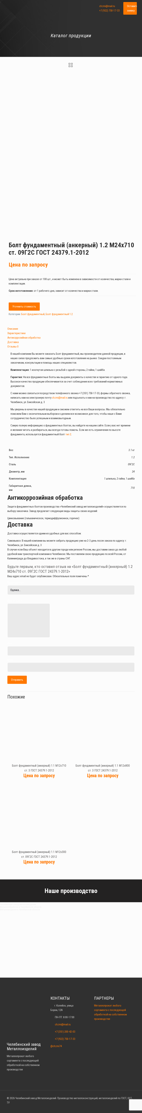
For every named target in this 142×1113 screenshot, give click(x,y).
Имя (9, 643)
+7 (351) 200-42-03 (65, 1031)
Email (10, 659)
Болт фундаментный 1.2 (59, 314)
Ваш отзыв (14, 600)
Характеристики (16, 333)
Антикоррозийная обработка (23, 337)
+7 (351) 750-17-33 (89, 393)
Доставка (13, 342)
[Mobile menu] (88, 8)
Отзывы (12, 346)
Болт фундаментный (33, 314)
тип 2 (68, 434)
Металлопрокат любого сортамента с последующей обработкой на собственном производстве (110, 1012)
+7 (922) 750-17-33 (109, 10)
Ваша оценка (15, 582)
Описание (12, 328)
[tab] (71, 329)
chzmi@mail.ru (107, 6)
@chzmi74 (56, 1046)
